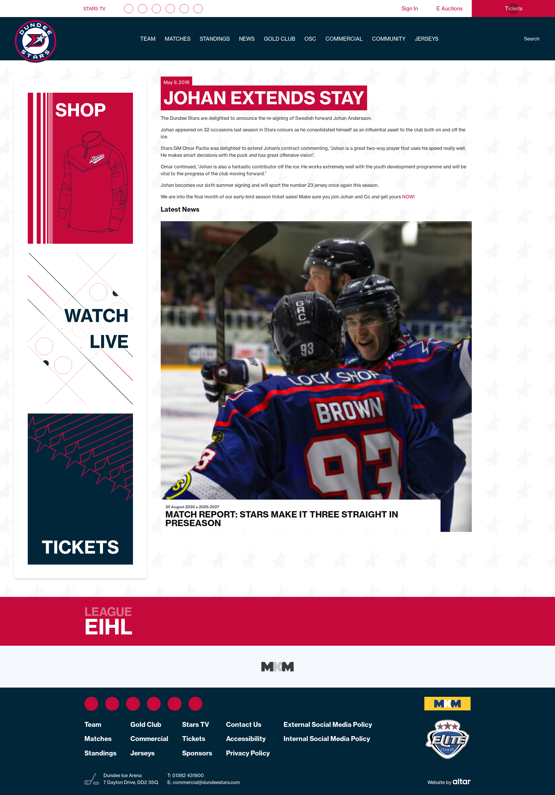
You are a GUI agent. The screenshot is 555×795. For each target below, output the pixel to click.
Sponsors (197, 753)
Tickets (193, 739)
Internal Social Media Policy (327, 739)
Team (148, 39)
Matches (177, 39)
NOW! (408, 197)
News (247, 39)
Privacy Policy (248, 753)
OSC (310, 39)
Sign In (410, 8)
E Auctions (449, 8)
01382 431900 (187, 775)
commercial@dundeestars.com (206, 782)
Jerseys (427, 39)
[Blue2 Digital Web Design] (461, 782)
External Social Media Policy (328, 724)
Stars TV (94, 9)
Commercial (344, 39)
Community (389, 39)
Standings (215, 39)
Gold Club (279, 39)
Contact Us (243, 724)
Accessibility (246, 739)
